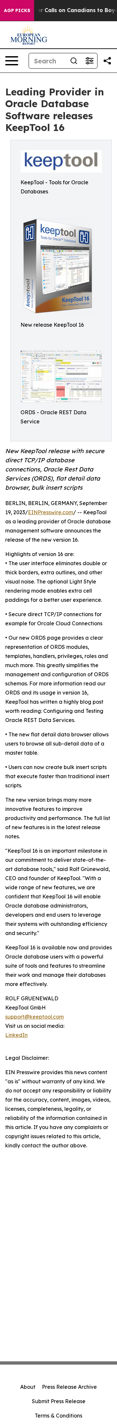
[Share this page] (107, 60)
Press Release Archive (69, 1387)
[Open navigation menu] (11, 60)
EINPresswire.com (50, 512)
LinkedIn (16, 1035)
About (27, 1387)
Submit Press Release (58, 1401)
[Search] (74, 60)
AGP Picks (17, 10)
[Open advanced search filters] (89, 60)
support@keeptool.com (34, 1016)
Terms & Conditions (58, 1415)
